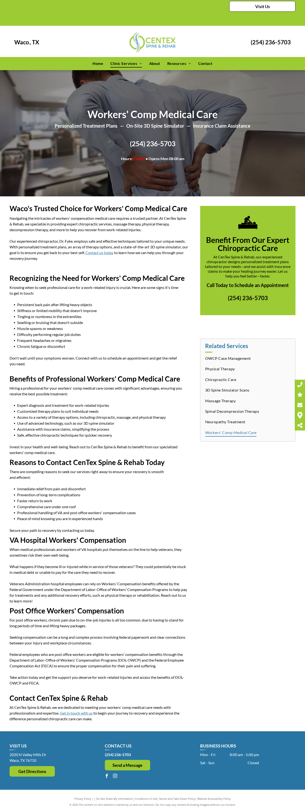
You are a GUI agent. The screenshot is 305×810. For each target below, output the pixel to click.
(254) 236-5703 (271, 42)
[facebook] (107, 776)
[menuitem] (98, 63)
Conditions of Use (146, 798)
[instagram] (115, 776)
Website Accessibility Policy (214, 798)
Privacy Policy (82, 798)
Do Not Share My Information (114, 798)
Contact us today (99, 252)
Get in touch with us (76, 713)
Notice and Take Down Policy (177, 798)
